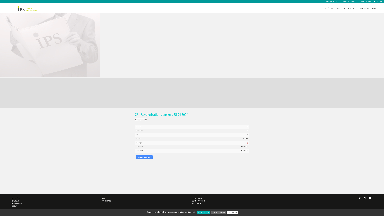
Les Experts (364, 8)
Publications (349, 8)
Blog (339, 8)
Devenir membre (331, 1)
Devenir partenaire (349, 1)
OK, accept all (203, 212)
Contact (375, 8)
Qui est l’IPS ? (327, 8)
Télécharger (144, 157)
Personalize (232, 212)
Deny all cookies (218, 212)
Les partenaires (17, 203)
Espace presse (366, 1)
